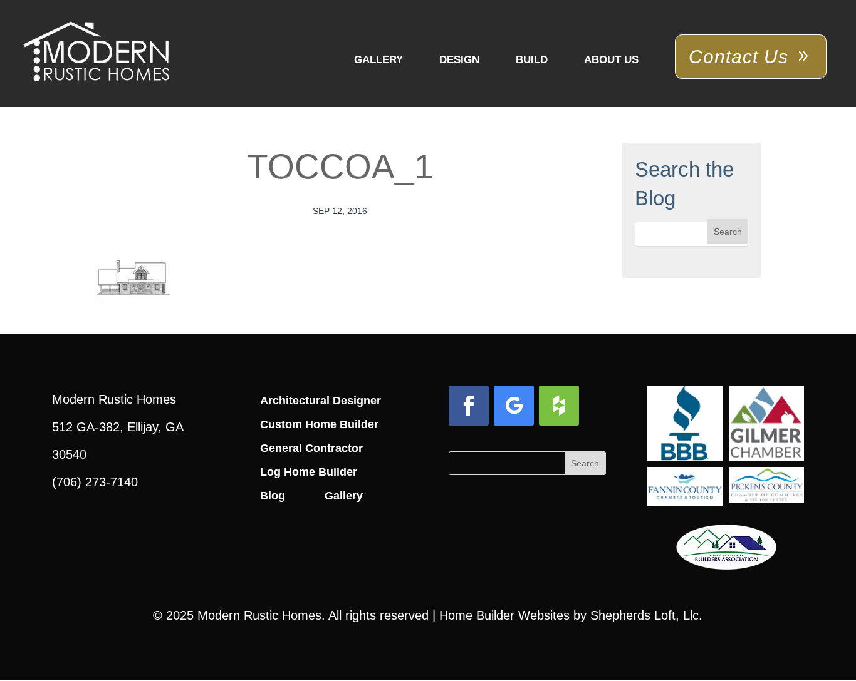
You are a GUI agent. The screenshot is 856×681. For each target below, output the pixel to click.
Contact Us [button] (738, 56)
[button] (728, 231)
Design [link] (459, 60)
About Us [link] (611, 60)
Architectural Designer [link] (320, 400)
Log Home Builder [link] (308, 472)
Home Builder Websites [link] (504, 615)
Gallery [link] (378, 60)
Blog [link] (272, 495)
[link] (96, 52)
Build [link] (532, 60)
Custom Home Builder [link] (319, 424)
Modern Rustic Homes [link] (259, 615)
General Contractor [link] (311, 448)
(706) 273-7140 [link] (95, 482)
